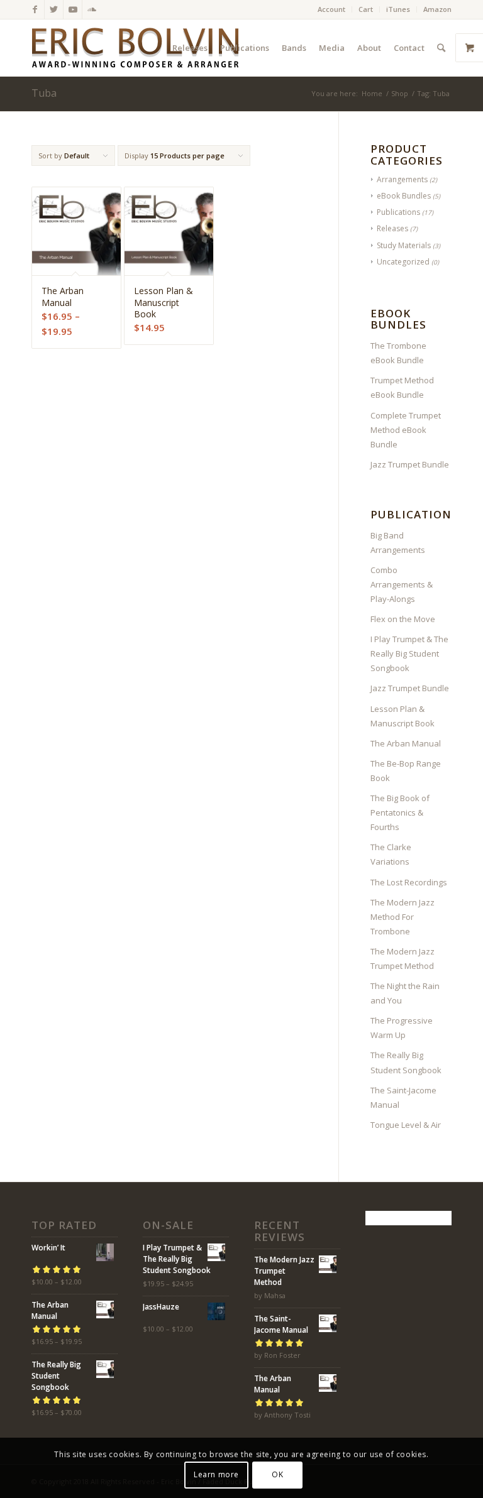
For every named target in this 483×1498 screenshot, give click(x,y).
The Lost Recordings (408, 882)
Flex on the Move (402, 619)
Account (331, 9)
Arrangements (402, 179)
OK (277, 1474)
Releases (392, 228)
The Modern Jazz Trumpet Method (402, 958)
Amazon (437, 9)
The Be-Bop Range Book (405, 771)
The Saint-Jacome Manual (403, 1097)
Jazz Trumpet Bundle (409, 464)
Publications (398, 212)
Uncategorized (403, 261)
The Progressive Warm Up (401, 1028)
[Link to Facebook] (35, 9)
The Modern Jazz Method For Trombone (402, 917)
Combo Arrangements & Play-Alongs (401, 584)
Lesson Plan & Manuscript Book (402, 716)
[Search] (441, 47)
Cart (365, 9)
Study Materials (404, 245)
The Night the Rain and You (405, 993)
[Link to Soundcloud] (91, 9)
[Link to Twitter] (54, 9)
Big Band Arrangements (397, 542)
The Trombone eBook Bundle (398, 353)
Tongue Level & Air (405, 1124)
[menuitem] (331, 9)
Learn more (216, 1474)
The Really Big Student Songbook (405, 1062)
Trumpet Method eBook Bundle (402, 387)
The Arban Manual (405, 743)
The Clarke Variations (390, 854)
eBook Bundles (404, 195)
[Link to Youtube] (73, 9)
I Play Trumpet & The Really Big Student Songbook (409, 653)
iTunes (398, 9)
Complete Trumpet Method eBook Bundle (405, 430)
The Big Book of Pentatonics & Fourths (400, 812)
